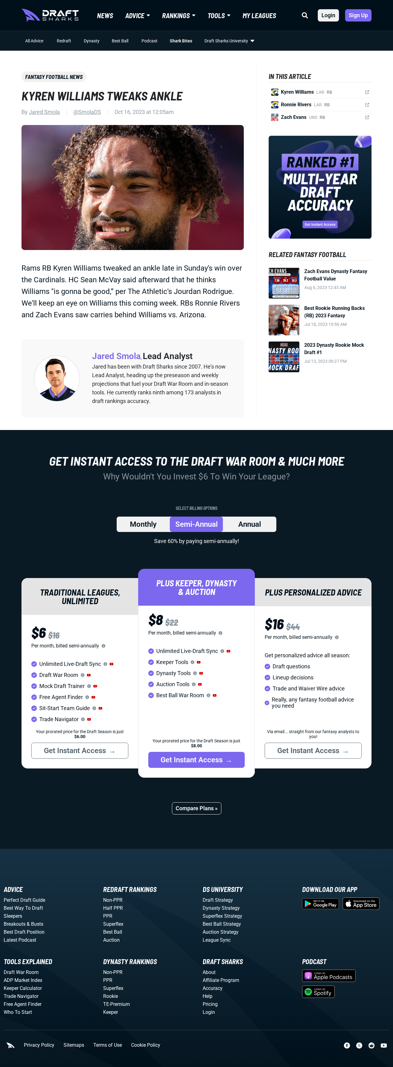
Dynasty (91, 40)
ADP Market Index (23, 980)
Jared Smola (44, 112)
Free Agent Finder (22, 1004)
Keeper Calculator (23, 988)
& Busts (35, 924)
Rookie (110, 996)
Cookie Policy (145, 1045)
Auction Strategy (221, 932)
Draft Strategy (218, 900)
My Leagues (259, 15)
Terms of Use (107, 1045)
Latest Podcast (20, 940)
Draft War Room (21, 972)
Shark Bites (181, 40)
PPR (107, 916)
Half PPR (113, 908)
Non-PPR (113, 900)
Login (328, 15)
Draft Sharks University (226, 40)
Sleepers (13, 916)
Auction (111, 940)
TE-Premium (116, 1004)
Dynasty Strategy (221, 908)
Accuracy (213, 988)
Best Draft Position (24, 932)
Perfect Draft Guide (24, 900)
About (209, 972)
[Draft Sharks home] (50, 15)
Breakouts (14, 924)
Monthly (143, 524)
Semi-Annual (196, 524)
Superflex (113, 924)
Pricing (210, 1004)
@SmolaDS (87, 112)
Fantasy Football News (54, 76)
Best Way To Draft (23, 908)
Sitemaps (74, 1045)
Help (207, 996)
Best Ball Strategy (222, 924)
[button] (111, 664)
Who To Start (18, 1012)
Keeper (110, 1012)
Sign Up (358, 15)
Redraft (64, 40)
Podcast (150, 40)
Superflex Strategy (222, 916)
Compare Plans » (197, 808)
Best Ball (120, 40)
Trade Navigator (21, 996)
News (105, 15)
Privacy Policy (39, 1045)
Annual (249, 524)
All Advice (34, 40)
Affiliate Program (221, 980)
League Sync (217, 940)
